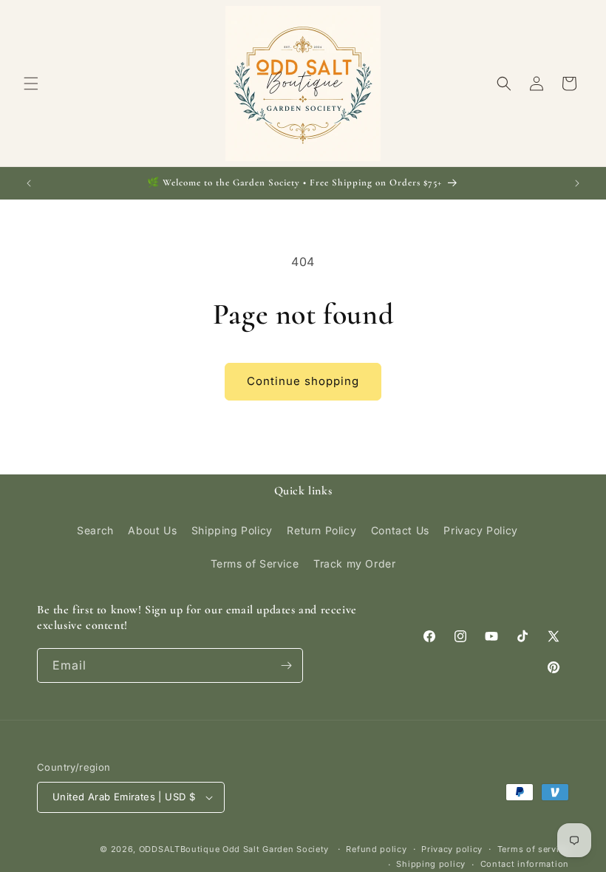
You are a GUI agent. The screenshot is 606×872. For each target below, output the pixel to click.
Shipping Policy (232, 530)
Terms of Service (255, 563)
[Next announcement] (577, 183)
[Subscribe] (286, 665)
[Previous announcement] (29, 183)
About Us (152, 530)
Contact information (524, 864)
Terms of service (533, 849)
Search (95, 530)
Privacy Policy (480, 530)
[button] (31, 83)
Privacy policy (452, 849)
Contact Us (400, 530)
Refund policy (376, 849)
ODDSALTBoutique (179, 849)
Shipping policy (431, 864)
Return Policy (321, 530)
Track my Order (354, 563)
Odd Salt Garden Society (277, 849)
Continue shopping (303, 381)
